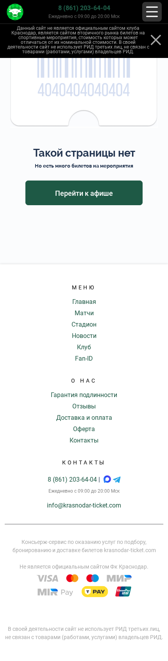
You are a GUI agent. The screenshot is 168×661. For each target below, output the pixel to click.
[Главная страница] (15, 12)
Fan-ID (84, 358)
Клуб (84, 347)
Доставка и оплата (84, 417)
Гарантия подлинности (84, 395)
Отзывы (84, 406)
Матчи (84, 313)
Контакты (84, 440)
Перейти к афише (84, 193)
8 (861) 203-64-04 (84, 8)
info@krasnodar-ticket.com (84, 505)
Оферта (84, 429)
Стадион (84, 324)
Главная (84, 301)
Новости (84, 336)
